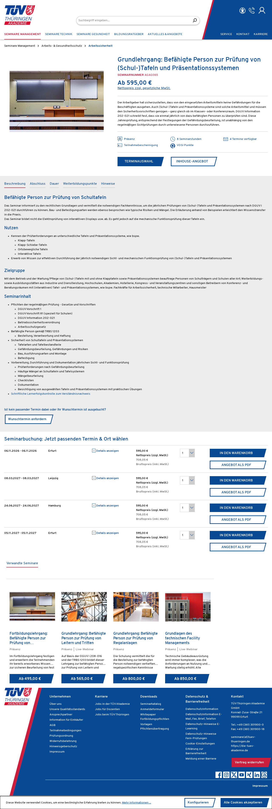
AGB (52, 725)
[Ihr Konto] (262, 10)
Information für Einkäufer (66, 720)
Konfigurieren (198, 802)
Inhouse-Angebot (192, 161)
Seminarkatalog (150, 704)
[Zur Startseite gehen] (19, 15)
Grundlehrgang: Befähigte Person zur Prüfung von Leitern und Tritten (83, 638)
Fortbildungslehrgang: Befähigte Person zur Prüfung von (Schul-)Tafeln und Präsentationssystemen (30, 638)
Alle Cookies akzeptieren (243, 802)
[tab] (15, 184)
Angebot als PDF (236, 465)
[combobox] (133, 20)
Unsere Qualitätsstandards (67, 709)
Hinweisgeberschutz (63, 746)
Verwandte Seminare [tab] (22, 563)
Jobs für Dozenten (107, 709)
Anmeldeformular (152, 709)
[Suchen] (195, 20)
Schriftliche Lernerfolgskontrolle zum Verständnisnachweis (50, 393)
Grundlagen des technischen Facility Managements (182, 638)
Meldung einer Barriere (201, 758)
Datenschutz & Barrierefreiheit (197, 699)
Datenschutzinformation (202, 709)
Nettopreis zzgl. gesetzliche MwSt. (144, 88)
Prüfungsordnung (61, 735)
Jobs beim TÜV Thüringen (112, 714)
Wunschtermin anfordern (27, 419)
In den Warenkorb (236, 453)
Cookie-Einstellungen (200, 743)
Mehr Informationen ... (136, 802)
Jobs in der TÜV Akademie (112, 704)
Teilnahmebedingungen (65, 730)
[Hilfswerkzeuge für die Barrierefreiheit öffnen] (242, 10)
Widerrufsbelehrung (63, 741)
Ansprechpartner (61, 714)
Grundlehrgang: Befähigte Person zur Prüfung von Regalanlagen (135, 638)
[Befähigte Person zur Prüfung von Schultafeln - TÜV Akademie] (57, 101)
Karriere (101, 696)
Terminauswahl (139, 161)
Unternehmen (60, 696)
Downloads (148, 696)
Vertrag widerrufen (249, 762)
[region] (56, 101)
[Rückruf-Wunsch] (251, 10)
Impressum (57, 751)
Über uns (56, 704)
